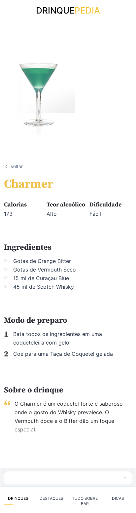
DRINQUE (68, 10)
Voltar (17, 166)
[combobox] (68, 477)
